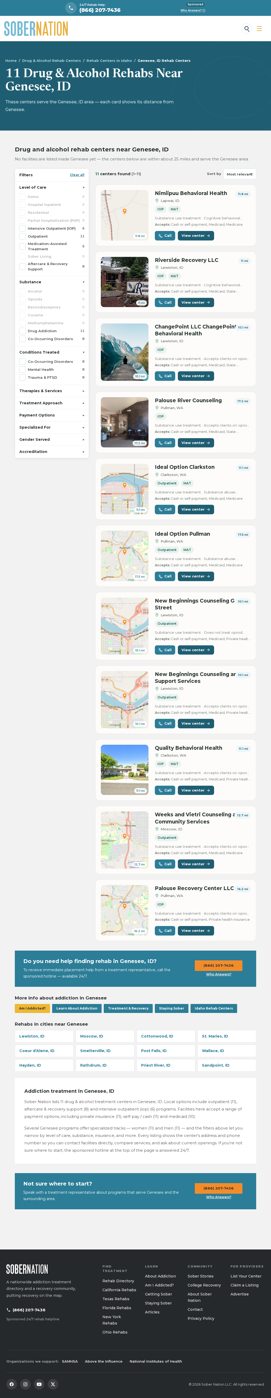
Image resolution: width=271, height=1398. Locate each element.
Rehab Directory (118, 1281)
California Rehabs (119, 1290)
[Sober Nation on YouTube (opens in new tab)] (39, 1384)
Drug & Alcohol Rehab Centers (51, 60)
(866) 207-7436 (219, 965)
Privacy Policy (201, 1318)
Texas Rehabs (115, 1299)
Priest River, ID (155, 1065)
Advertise (240, 1294)
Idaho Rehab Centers (214, 1008)
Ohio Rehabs (115, 1332)
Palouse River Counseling (188, 400)
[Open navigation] (259, 28)
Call (167, 235)
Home (11, 60)
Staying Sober (171, 1008)
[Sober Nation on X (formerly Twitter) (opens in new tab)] (53, 1384)
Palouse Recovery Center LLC (194, 888)
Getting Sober (158, 1294)
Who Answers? (192, 10)
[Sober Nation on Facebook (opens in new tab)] (11, 1384)
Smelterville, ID (95, 1050)
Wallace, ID (213, 1050)
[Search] (246, 28)
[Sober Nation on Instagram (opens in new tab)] (25, 1384)
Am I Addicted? (32, 1008)
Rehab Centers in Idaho (109, 60)
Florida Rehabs (116, 1308)
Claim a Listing (245, 1285)
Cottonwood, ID (157, 1036)
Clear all (77, 175)
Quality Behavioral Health (188, 748)
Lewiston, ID (31, 1036)
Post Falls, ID (154, 1050)
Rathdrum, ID (93, 1065)
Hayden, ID (30, 1065)
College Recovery (204, 1285)
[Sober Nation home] (36, 28)
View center (193, 235)
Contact (195, 1309)
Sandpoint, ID (215, 1065)
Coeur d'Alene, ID (37, 1050)
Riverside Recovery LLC (186, 260)
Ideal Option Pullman (182, 534)
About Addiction (160, 1276)
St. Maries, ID (215, 1036)
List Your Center (246, 1276)
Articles (152, 1312)
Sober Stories (201, 1276)
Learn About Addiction (76, 1008)
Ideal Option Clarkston (185, 467)
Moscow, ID (91, 1036)
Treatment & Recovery (128, 1008)
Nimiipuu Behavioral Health (191, 193)
